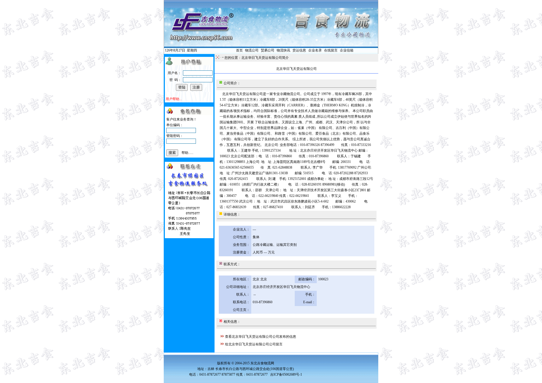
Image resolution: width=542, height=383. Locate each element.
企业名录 (315, 50)
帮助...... (187, 153)
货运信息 (299, 50)
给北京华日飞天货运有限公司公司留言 (254, 344)
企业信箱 (346, 50)
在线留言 (331, 50)
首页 (239, 50)
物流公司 (252, 50)
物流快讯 (283, 50)
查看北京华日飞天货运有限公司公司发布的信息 (260, 337)
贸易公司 (267, 50)
